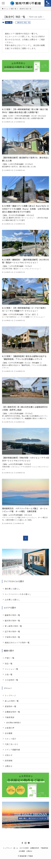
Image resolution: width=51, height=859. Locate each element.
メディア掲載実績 (12, 749)
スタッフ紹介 (10, 738)
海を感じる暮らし (12, 588)
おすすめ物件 (24, 848)
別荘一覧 (9, 22)
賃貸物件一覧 (10, 706)
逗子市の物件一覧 (12, 631)
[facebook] (22, 843)
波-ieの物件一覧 (12, 701)
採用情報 (8, 760)
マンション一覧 (11, 669)
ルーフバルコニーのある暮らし (18, 594)
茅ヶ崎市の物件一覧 (13, 626)
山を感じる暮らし (12, 599)
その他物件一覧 (11, 680)
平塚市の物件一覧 (12, 637)
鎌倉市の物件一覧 (12, 615)
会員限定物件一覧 (12, 711)
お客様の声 (9, 727)
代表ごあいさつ (11, 744)
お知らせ (8, 755)
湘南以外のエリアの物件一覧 (17, 642)
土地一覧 (8, 674)
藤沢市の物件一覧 (12, 620)
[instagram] (25, 843)
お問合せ (8, 766)
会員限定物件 (34, 848)
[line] (29, 843)
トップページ (10, 695)
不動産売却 (9, 717)
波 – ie (15, 848)
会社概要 (8, 733)
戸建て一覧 (9, 658)
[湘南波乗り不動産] (25, 3)
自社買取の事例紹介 (13, 722)
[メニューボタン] (3, 3)
